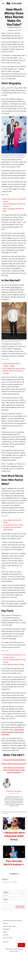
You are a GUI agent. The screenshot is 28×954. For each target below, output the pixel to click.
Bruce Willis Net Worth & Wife (13, 664)
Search (5, 942)
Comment (4, 879)
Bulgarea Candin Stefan (15, 27)
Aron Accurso (16, 287)
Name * (6, 892)
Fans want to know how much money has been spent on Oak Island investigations (14, 770)
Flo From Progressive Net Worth (14, 760)
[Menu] (3, 3)
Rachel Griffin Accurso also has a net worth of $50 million (12, 732)
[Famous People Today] (14, 3)
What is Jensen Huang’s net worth (14, 763)
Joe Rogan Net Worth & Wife (13, 525)
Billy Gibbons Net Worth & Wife (14, 368)
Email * (5, 899)
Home (2, 811)
